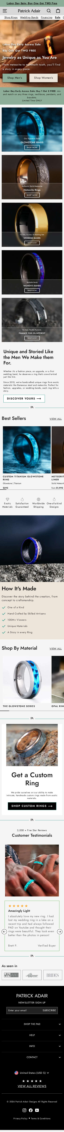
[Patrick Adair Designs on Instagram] (24, 1110)
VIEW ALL (56, 419)
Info (32, 1046)
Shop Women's (43, 78)
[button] (4, 931)
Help (32, 1035)
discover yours (21, 398)
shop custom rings (29, 806)
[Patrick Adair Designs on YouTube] (37, 1110)
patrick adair (32, 995)
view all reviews (32, 1086)
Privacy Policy (20, 1118)
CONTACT (32, 1057)
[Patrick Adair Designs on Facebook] (31, 1110)
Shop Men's (14, 78)
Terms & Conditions (40, 1118)
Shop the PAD (32, 1024)
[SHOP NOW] (32, 129)
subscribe (49, 1010)
